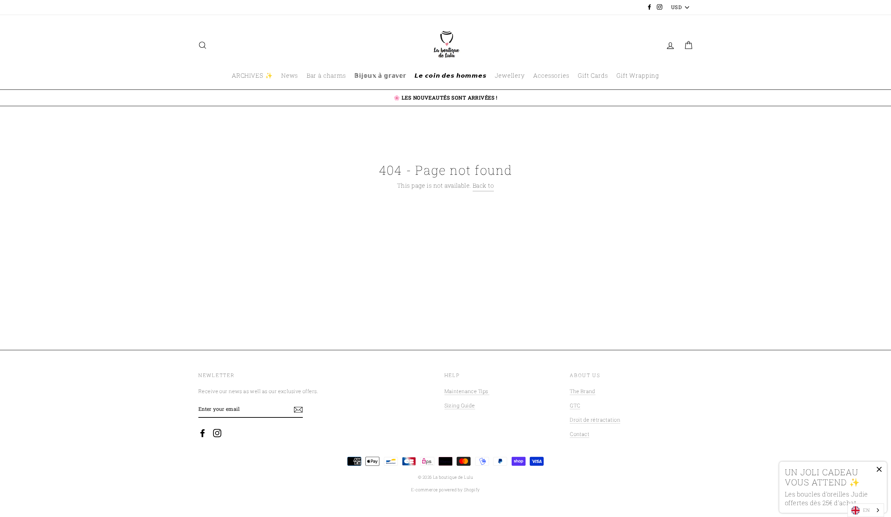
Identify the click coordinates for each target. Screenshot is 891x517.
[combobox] (865, 510)
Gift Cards (593, 75)
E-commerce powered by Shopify (445, 489)
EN (866, 510)
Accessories (551, 75)
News (289, 75)
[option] (445, 97)
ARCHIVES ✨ (252, 75)
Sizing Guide (459, 405)
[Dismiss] (879, 471)
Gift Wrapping (637, 75)
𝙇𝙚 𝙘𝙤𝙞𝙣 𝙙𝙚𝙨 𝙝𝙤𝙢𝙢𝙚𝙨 (450, 75)
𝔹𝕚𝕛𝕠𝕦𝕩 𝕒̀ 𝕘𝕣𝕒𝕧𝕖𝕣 (380, 75)
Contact (579, 434)
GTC (575, 405)
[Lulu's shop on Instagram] (217, 432)
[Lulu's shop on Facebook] (202, 432)
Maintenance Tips (466, 391)
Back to (483, 185)
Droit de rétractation (595, 419)
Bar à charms (326, 75)
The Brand (583, 391)
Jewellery (510, 75)
